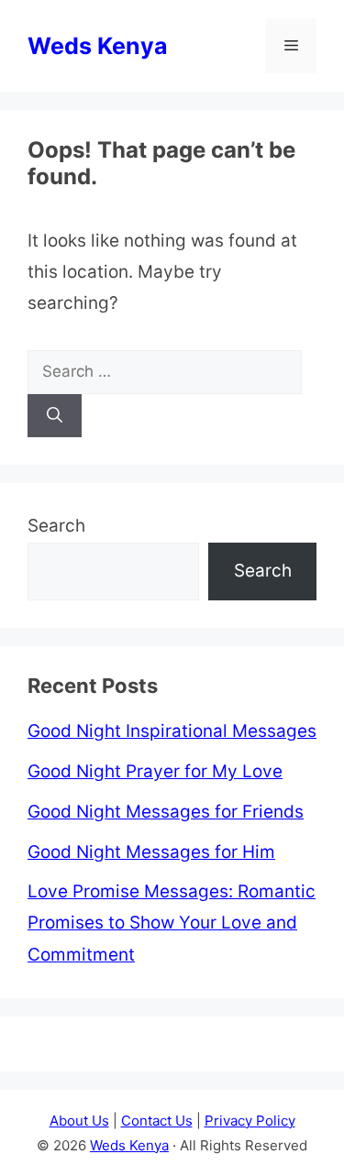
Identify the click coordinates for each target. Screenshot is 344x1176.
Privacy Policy (250, 1120)
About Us (79, 1120)
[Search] (55, 416)
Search (56, 525)
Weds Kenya (98, 46)
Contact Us (157, 1120)
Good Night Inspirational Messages (172, 731)
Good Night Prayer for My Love (155, 771)
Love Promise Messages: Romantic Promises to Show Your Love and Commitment (172, 922)
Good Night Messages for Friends (166, 811)
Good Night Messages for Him (151, 852)
